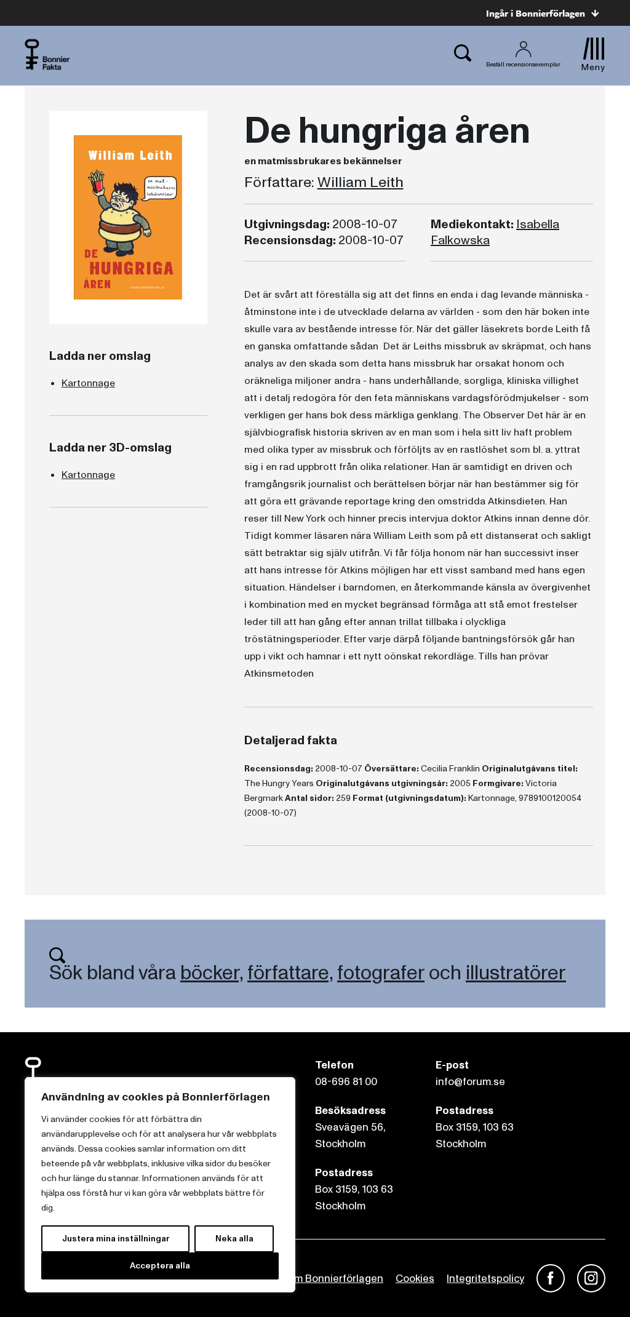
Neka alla (234, 1238)
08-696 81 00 (346, 1082)
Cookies (415, 1278)
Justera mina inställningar (115, 1238)
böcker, (211, 973)
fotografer (381, 973)
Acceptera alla (160, 1265)
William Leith (360, 182)
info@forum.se (470, 1082)
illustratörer (516, 973)
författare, (290, 973)
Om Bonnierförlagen (334, 1278)
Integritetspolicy (485, 1278)
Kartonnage (88, 383)
